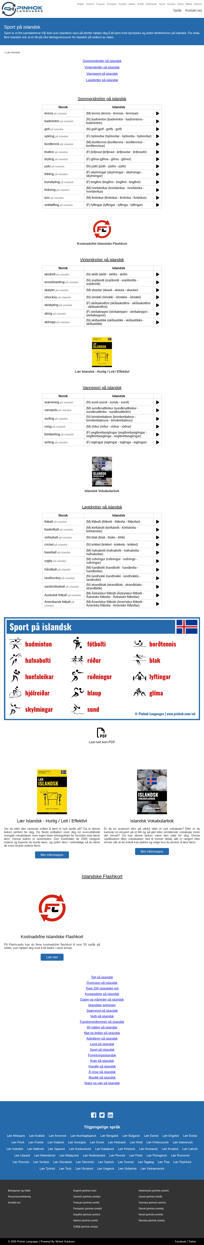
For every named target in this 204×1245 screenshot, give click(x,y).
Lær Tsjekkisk (182, 1162)
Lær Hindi (136, 1142)
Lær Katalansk (104, 1148)
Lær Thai (163, 1162)
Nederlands (151, 4)
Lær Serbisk (41, 1162)
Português (112, 4)
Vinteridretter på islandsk (102, 67)
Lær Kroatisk (170, 1148)
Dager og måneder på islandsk (102, 999)
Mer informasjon (52, 855)
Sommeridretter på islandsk (102, 61)
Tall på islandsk (102, 977)
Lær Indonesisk (183, 1142)
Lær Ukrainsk (84, 1168)
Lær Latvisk (190, 1148)
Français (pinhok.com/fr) (86, 1202)
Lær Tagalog (146, 1162)
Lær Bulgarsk (131, 1135)
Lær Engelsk (171, 1135)
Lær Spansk (106, 1162)
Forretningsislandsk (102, 1055)
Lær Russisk (21, 1162)
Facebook (180, 1241)
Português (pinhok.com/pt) (87, 1208)
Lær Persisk (117, 1155)
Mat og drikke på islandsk (102, 1033)
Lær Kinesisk (126, 1148)
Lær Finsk (18, 1142)
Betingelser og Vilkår (19, 1190)
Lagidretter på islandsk (102, 80)
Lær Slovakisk (62, 1162)
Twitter (192, 1241)
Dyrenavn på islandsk (102, 983)
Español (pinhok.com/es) (86, 1214)
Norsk (189, 4)
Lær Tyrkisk (47, 1168)
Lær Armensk (58, 1135)
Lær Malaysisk (69, 1155)
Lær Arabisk (37, 1135)
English (80, 4)
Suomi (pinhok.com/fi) (150, 1196)
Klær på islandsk (102, 1061)
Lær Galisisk (56, 1142)
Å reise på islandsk (102, 1072)
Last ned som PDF (102, 742)
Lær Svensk (126, 1162)
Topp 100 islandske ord (102, 988)
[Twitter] (102, 1115)
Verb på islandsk (102, 1016)
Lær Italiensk (35, 1148)
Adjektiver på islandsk (102, 1038)
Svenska (171, 4)
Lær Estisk (190, 1135)
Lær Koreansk (148, 1148)
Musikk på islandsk (102, 1077)
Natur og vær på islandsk (102, 1083)
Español (123, 4)
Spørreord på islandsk (102, 1010)
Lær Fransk (36, 1142)
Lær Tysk (65, 1168)
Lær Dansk (151, 1135)
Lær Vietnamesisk (152, 1168)
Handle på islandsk (102, 1066)
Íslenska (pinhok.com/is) (152, 1220)
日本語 (140, 4)
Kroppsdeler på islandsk (102, 994)
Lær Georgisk (77, 1142)
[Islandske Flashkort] (52, 929)
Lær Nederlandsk (94, 1155)
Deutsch (90, 4)
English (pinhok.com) (84, 1190)
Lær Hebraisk (117, 1142)
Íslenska (198, 4)
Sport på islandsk (102, 1049)
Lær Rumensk (180, 1155)
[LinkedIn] (110, 1115)
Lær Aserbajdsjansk (83, 1135)
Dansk (181, 4)
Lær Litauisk (22, 1155)
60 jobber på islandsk (102, 1027)
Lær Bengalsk (109, 1135)
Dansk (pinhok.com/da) (151, 1208)
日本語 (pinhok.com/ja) (85, 1226)
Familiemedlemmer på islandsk (102, 1022)
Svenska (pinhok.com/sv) (152, 1202)
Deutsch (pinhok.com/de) (86, 1196)
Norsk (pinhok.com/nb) (151, 1214)
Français (100, 4)
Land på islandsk (102, 1044)
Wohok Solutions (65, 1241)
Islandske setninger (102, 1005)
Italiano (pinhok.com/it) (85, 1220)
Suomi (162, 4)
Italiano (131, 4)
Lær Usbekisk (127, 1168)
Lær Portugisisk (157, 1155)
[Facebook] (93, 1115)
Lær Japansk (56, 1148)
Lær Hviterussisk (157, 1142)
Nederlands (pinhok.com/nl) (154, 1190)
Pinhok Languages (27, 1241)
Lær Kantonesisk (80, 1148)
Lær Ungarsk (105, 1168)
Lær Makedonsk (45, 1155)
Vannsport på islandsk (102, 73)
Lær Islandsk (13, 52)
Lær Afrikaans (16, 1135)
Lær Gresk (97, 1142)
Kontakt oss (193, 10)
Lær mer (52, 957)
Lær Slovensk (85, 1162)
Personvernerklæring (19, 1196)
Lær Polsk (136, 1155)
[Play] (157, 113)
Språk (177, 10)
